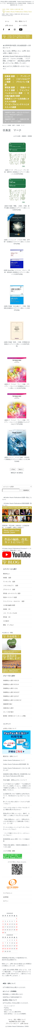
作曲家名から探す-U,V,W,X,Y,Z (12, 700)
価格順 (24, 136)
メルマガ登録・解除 (9, 851)
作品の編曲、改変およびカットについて (15, 780)
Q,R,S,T (19, 114)
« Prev (13, 469)
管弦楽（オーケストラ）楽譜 (11, 593)
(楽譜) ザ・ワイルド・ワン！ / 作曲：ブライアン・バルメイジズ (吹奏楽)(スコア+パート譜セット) (16, 386)
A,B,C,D (19, 112)
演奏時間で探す (10, 119)
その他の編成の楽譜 (9, 605)
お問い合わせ (9, 25)
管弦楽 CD (6, 617)
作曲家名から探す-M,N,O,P (11, 692)
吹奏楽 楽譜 (11, 125)
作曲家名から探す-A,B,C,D (11, 680)
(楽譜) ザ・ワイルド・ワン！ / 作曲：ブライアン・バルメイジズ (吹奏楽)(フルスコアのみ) (17, 422)
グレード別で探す (8, 712)
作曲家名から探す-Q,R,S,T (11, 696)
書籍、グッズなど (8, 625)
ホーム (7, 21)
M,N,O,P (13, 114)
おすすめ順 (17, 136)
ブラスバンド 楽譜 (9, 589)
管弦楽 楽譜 (10, 87)
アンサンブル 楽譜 (9, 581)
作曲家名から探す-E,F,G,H (11, 684)
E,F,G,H (26, 112)
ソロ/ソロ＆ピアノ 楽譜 (10, 585)
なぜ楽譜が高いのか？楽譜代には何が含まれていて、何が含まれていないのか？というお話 (16, 795)
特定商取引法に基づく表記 (17, 1021)
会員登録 (5, 897)
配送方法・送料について (10, 756)
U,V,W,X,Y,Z (9, 117)
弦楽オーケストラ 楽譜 (10, 597)
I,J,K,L (7, 114)
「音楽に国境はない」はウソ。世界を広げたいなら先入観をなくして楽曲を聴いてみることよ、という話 (16, 821)
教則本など (6, 573)
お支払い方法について (9, 728)
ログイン (5, 901)
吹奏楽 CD (6, 609)
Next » (21, 469)
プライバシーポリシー (12, 1023)
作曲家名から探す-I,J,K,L (10, 688)
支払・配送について (21, 21)
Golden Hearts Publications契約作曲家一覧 (16, 764)
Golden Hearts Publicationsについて (14, 760)
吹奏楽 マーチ (20, 125)
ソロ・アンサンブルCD (10, 613)
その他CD (6, 621)
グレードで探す (16, 121)
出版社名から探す (8, 708)
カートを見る (23, 25)
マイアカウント (7, 893)
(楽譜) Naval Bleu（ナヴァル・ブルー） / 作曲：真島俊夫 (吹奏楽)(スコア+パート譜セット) (17, 272)
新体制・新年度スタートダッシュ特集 (14, 716)
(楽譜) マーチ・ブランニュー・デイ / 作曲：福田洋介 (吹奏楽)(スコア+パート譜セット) (16, 172)
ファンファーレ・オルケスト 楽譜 (13, 601)
